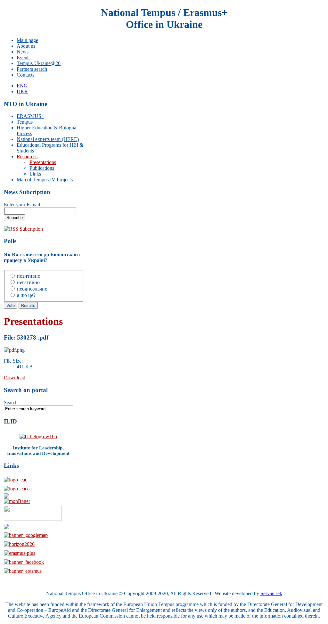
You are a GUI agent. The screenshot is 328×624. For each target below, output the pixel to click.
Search (11, 402)
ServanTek (271, 593)
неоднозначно (32, 288)
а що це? (26, 295)
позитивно (28, 276)
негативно (28, 282)
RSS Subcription (26, 229)
